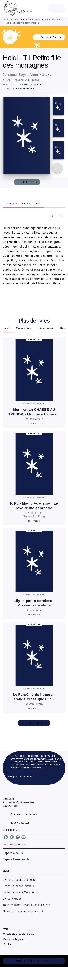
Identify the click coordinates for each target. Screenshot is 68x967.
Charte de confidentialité (18, 934)
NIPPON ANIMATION (21, 80)
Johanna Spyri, (16, 75)
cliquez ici (37, 767)
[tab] (11, 203)
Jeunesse (17, 19)
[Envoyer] (58, 777)
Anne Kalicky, (40, 75)
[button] (49, 37)
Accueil (6, 19)
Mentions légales (14, 939)
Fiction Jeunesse (33, 19)
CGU (6, 929)
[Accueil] (17, 8)
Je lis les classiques (53, 19)
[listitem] (6, 837)
